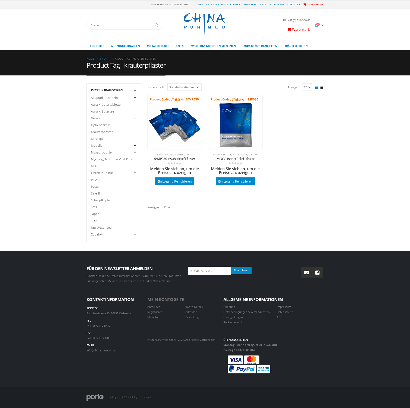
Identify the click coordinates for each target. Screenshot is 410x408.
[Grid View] (317, 87)
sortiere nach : (156, 87)
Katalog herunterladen (284, 4)
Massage (97, 139)
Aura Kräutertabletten (260, 46)
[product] (175, 122)
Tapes (189, 154)
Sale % (95, 193)
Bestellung (192, 317)
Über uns (229, 307)
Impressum (284, 307)
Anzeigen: (294, 87)
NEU (94, 166)
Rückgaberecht (232, 322)
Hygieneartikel (101, 125)
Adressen (191, 312)
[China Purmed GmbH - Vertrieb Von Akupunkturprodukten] (205, 25)
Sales (180, 46)
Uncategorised (101, 227)
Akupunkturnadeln (125, 46)
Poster (95, 186)
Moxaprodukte (158, 46)
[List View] (321, 87)
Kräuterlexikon (296, 46)
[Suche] (156, 25)
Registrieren (155, 312)
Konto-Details (194, 307)
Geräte (96, 118)
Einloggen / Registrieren (174, 181)
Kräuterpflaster (166, 154)
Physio (180, 154)
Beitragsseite (219, 4)
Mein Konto (154, 317)
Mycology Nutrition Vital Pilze (213, 46)
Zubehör (253, 154)
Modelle (96, 145)
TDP (94, 221)
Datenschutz (285, 312)
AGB (279, 317)
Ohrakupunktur (102, 173)
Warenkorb (316, 4)
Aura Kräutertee (102, 111)
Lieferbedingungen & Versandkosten (246, 312)
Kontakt (236, 4)
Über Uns (203, 4)
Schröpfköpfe (100, 200)
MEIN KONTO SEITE (165, 299)
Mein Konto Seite (255, 4)
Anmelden (153, 307)
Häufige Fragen (233, 317)
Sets (94, 207)
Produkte (97, 46)
